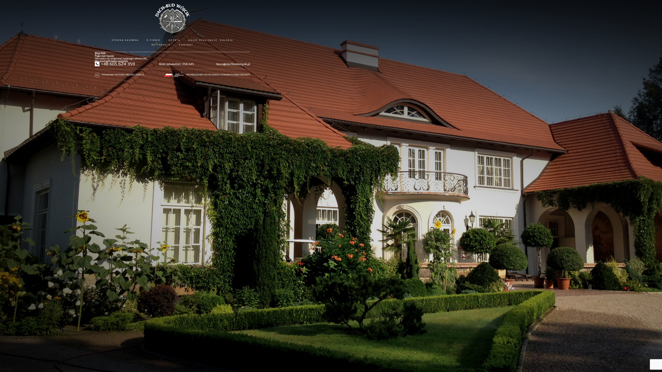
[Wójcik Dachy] (172, 18)
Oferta (174, 40)
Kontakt (186, 44)
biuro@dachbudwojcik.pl (233, 64)
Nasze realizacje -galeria (210, 40)
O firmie (154, 40)
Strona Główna (125, 40)
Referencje (161, 44)
